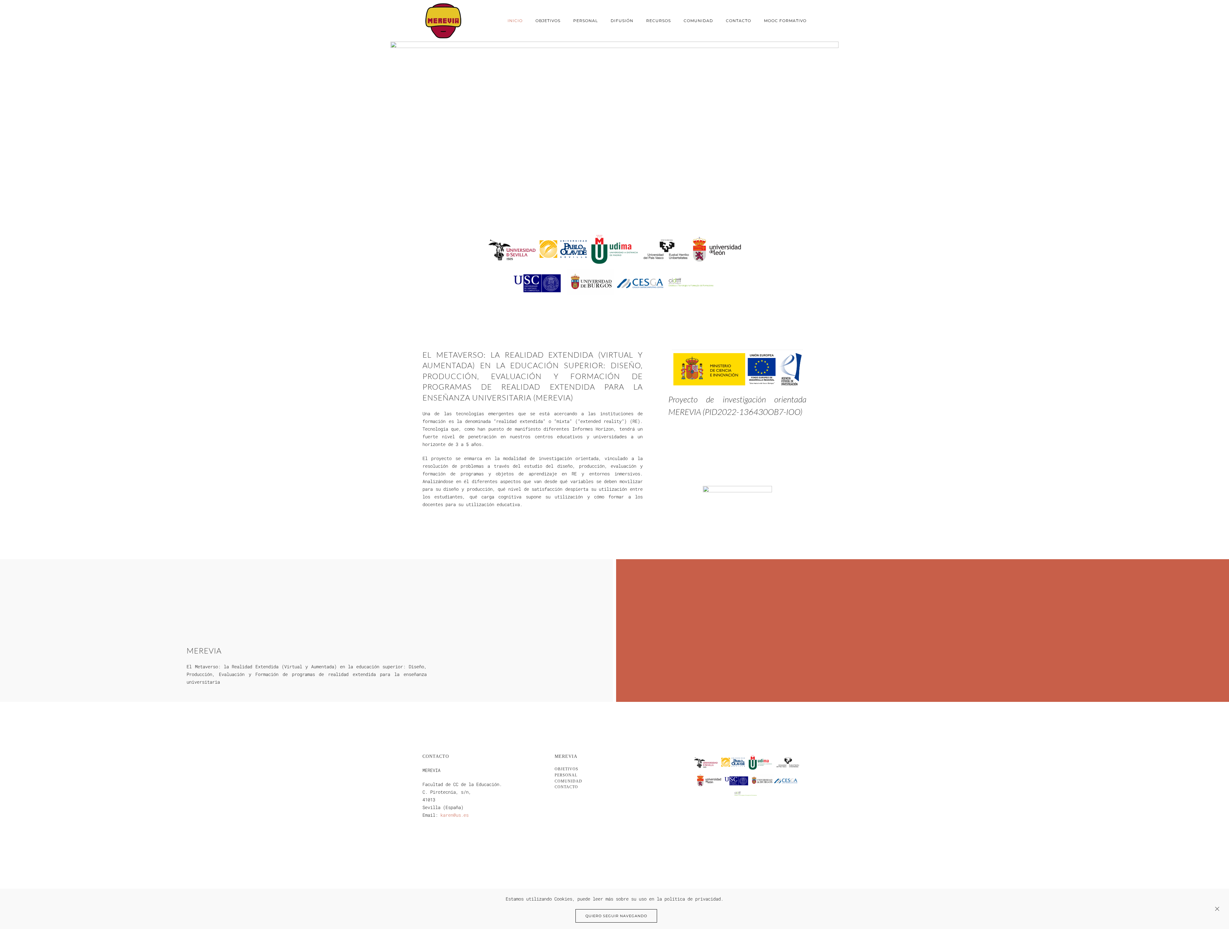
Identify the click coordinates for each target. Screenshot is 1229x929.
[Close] (1217, 909)
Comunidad (698, 20)
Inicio (515, 20)
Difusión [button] (622, 20)
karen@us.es (454, 815)
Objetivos (547, 20)
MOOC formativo (785, 20)
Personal (585, 20)
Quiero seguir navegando (616, 916)
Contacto (738, 20)
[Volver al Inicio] (443, 21)
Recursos (658, 20)
